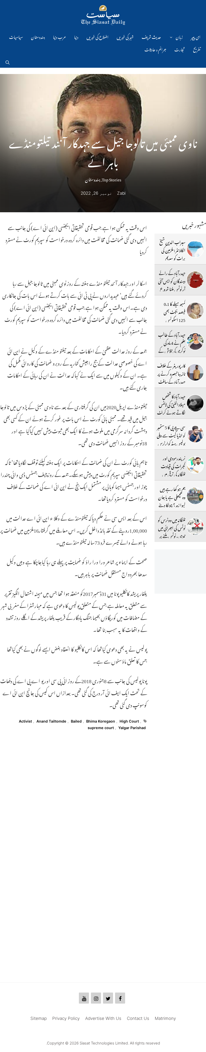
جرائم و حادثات (155, 49)
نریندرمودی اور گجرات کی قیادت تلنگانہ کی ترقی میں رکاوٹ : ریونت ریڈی (173, 473)
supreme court (101, 728)
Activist (25, 721)
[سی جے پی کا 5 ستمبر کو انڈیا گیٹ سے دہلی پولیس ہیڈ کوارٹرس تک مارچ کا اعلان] (195, 434)
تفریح (196, 49)
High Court (129, 721)
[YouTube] (84, 998)
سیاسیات (16, 36)
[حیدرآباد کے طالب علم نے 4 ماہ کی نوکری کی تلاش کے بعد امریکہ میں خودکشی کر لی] (195, 341)
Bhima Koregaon (100, 721)
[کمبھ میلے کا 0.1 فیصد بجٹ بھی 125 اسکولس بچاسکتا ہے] (195, 310)
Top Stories (111, 178)
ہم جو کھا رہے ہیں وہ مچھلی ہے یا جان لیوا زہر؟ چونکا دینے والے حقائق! (171, 500)
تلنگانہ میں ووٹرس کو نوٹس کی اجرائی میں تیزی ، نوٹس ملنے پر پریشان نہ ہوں (171, 531)
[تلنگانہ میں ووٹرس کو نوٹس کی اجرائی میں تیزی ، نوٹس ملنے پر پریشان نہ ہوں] (195, 526)
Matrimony (165, 1018)
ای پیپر (195, 36)
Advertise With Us (103, 1018)
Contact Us (138, 1018)
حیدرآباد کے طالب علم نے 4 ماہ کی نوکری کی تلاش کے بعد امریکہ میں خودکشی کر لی (171, 350)
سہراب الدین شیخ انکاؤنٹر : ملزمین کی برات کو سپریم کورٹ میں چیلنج (172, 253)
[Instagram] (96, 998)
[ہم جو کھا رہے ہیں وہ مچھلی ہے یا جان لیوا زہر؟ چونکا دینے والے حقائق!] (195, 496)
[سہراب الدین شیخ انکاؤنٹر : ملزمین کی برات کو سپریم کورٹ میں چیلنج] (195, 249)
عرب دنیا (59, 36)
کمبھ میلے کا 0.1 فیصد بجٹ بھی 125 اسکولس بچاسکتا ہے (174, 315)
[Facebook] (120, 998)
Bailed (76, 721)
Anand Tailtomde (51, 721)
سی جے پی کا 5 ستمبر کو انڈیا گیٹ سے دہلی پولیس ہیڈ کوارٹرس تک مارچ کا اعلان (171, 438)
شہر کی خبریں (125, 36)
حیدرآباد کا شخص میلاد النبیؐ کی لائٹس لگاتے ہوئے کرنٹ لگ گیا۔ (171, 407)
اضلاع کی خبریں (97, 36)
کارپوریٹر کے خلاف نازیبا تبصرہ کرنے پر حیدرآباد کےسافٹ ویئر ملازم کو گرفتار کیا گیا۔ (171, 381)
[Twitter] (108, 998)
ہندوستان (38, 36)
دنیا (76, 36)
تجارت (179, 49)
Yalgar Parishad (132, 728)
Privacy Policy (66, 1018)
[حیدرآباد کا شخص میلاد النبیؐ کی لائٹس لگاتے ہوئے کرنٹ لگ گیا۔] (195, 403)
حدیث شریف (151, 36)
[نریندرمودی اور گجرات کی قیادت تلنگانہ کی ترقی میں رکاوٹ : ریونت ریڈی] (195, 465)
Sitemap (38, 1018)
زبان (179, 36)
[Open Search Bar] (8, 61)
